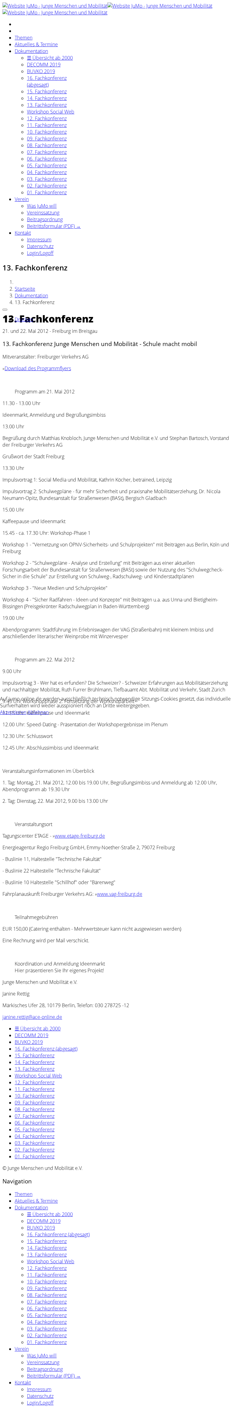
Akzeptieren (13, 712)
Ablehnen (38, 712)
